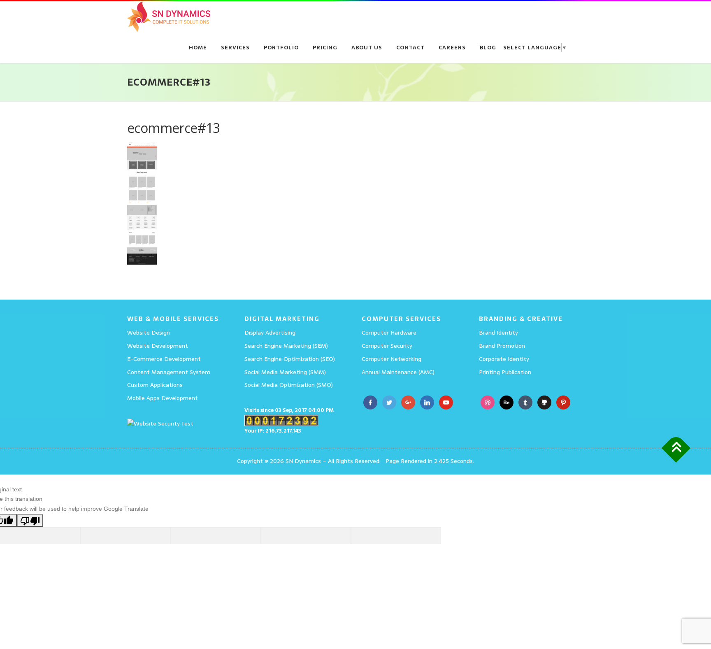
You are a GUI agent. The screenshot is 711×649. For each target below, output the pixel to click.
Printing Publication (505, 372)
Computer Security (387, 345)
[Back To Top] (676, 448)
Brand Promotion (502, 345)
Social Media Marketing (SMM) (285, 372)
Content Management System (168, 372)
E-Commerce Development (164, 358)
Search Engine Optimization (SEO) (289, 358)
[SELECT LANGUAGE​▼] (342, 47)
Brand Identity (498, 332)
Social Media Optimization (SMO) (288, 384)
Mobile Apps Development (162, 397)
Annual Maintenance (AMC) (398, 372)
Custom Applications (155, 384)
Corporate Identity (504, 358)
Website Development (157, 345)
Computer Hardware (389, 332)
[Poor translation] (30, 520)
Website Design (148, 332)
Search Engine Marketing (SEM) (286, 345)
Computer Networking (391, 358)
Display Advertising (269, 332)
